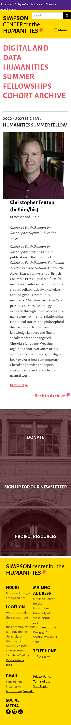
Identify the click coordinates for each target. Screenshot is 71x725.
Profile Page (19, 385)
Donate (35, 437)
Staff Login (40, 686)
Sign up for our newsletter (35, 487)
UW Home (6, 4)
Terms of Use (41, 681)
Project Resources (35, 536)
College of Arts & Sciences (28, 4)
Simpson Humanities (21, 24)
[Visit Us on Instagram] (14, 711)
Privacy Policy (42, 676)
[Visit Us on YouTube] (20, 711)
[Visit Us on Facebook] (8, 711)
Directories (52, 4)
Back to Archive (50, 395)
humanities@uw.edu (20, 691)
